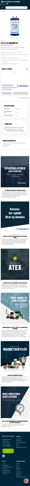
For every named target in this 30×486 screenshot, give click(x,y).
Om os (3, 463)
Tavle (17, 465)
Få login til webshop (21, 442)
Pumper (18, 463)
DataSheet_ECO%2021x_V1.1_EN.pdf (15, 127)
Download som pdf (25, 98)
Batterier (18, 473)
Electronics (18, 475)
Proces (17, 470)
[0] (6, 4)
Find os (18, 444)
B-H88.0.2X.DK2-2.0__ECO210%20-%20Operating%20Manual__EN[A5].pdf (15, 130)
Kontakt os (18, 439)
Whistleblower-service (21, 447)
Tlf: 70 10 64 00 (6, 443)
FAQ (17, 445)
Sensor (17, 467)
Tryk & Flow (19, 472)
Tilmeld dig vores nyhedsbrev (8, 450)
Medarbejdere (5, 465)
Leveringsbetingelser (7, 467)
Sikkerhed (18, 468)
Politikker (4, 468)
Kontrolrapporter (6, 470)
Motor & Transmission (21, 477)
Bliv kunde (18, 440)
